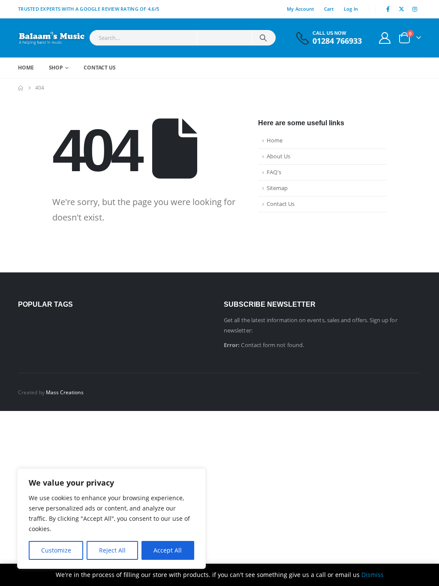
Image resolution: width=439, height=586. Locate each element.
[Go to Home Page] (20, 88)
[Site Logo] (51, 38)
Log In (351, 9)
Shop (56, 67)
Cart (329, 9)
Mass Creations (65, 392)
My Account (300, 9)
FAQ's (274, 172)
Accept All (167, 550)
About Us (278, 156)
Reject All (112, 550)
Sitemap (277, 188)
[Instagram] (415, 9)
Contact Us (100, 67)
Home (26, 67)
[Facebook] (388, 9)
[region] (111, 518)
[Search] (263, 37)
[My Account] (385, 38)
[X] (401, 9)
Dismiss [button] (372, 575)
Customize (56, 550)
